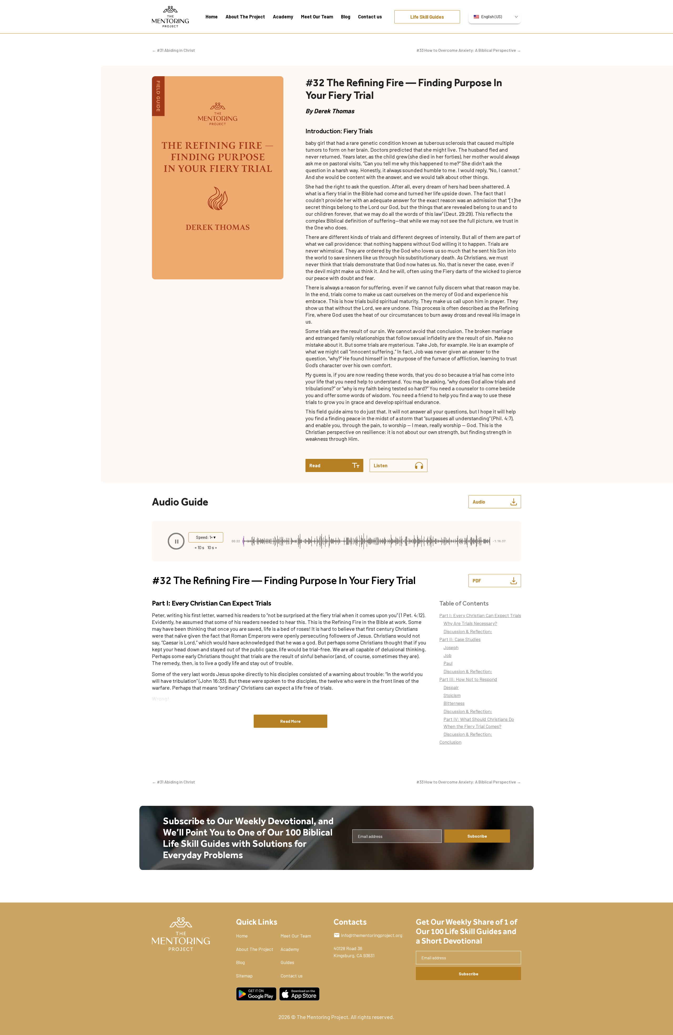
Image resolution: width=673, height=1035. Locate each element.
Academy (290, 949)
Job (447, 655)
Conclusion (450, 742)
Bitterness (454, 703)
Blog (240, 962)
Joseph (450, 647)
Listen (381, 465)
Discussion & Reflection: (467, 631)
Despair (451, 687)
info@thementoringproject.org (371, 935)
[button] (176, 541)
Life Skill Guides (427, 17)
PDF (477, 580)
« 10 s (199, 547)
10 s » (212, 547)
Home (242, 936)
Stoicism (452, 695)
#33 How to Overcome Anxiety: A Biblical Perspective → (468, 50)
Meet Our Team (296, 936)
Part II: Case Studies (460, 639)
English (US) (491, 16)
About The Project (254, 949)
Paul (447, 663)
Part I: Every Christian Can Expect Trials (480, 615)
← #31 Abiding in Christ (173, 50)
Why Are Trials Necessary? (470, 623)
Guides (287, 962)
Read (314, 465)
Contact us (292, 975)
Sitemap (244, 975)
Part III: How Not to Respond (468, 679)
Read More (290, 721)
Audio (479, 502)
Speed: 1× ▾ (206, 537)
